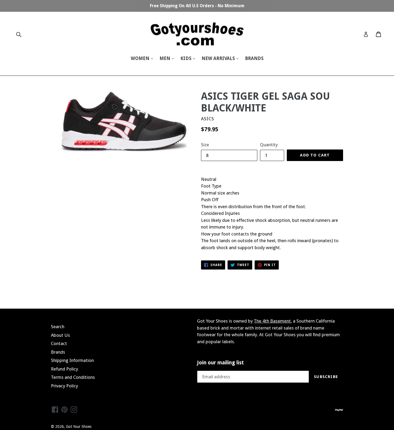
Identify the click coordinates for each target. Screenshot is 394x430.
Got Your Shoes (78, 426)
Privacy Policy (64, 385)
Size (205, 144)
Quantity (269, 144)
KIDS (186, 58)
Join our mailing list (220, 363)
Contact (59, 343)
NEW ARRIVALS (219, 58)
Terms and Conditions (73, 377)
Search (57, 326)
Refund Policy (64, 369)
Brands (58, 352)
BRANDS (254, 58)
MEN (165, 58)
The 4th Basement (272, 321)
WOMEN (140, 58)
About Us (60, 335)
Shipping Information (72, 360)
